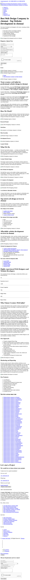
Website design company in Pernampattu (12, 462)
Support (5, 11)
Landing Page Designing (8, 521)
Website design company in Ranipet (11, 436)
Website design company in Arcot (10, 438)
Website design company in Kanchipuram (12, 421)
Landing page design (8, 211)
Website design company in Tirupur (11, 412)
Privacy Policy (6, 531)
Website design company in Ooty (10, 430)
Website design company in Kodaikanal (12, 420)
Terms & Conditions (7, 532)
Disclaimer (5, 533)
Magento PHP (6, 263)
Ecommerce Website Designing (10, 520)
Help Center (6, 534)
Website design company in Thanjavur (11, 403)
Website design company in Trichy (11, 401)
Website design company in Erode (10, 415)
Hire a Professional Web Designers (11, 512)
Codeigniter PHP (7, 262)
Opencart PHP (6, 266)
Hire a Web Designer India (9, 510)
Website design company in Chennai (11, 397)
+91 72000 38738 (12, 1)
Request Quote (6, 15)
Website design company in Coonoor (11, 434)
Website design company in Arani (10, 431)
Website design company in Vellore (11, 404)
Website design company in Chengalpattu (12, 450)
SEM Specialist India (8, 524)
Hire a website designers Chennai (10, 508)
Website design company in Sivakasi (11, 449)
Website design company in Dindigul (11, 410)
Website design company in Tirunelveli (11, 402)
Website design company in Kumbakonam (12, 422)
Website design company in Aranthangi (12, 448)
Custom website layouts (8, 214)
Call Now (6, 549)
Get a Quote (3, 63)
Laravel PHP (6, 261)
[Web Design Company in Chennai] (14, 3)
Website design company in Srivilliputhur (12, 458)
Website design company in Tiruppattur (12, 432)
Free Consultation (4, 553)
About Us (5, 7)
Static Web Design (7, 517)
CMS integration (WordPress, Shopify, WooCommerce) (15, 249)
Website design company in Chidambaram (12, 426)
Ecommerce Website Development (11, 251)
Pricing (4, 10)
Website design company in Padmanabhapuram (13, 457)
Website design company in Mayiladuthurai (12, 435)
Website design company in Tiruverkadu (12, 441)
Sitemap (22, 538)
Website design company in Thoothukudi (12, 408)
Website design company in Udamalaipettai (12, 443)
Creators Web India (6, 538)
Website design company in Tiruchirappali (12, 399)
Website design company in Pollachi (11, 429)
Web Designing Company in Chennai (11, 509)
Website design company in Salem (10, 407)
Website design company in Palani (10, 460)
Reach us (5, 13)
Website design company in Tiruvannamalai (13, 418)
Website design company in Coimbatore (12, 398)
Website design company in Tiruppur (11, 411)
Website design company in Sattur (10, 453)
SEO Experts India (7, 522)
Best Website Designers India (9, 507)
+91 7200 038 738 (5, 475)
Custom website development (9, 248)
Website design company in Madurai (11, 406)
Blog (4, 12)
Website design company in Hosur (10, 416)
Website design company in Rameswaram (12, 413)
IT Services (5, 8)
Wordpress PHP (6, 264)
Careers (5, 529)
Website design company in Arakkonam (12, 446)
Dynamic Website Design (9, 519)
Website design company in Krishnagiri (12, 439)
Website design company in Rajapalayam (12, 459)
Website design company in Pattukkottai (12, 444)
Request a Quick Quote (6, 486)
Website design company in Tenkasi (11, 454)
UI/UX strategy (6, 212)
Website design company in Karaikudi (11, 424)
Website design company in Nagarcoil (11, 425)
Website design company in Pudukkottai (12, 427)
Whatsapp (6, 551)
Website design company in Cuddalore (11, 417)
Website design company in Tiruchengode (12, 451)
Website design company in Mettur (11, 455)
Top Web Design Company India (10, 505)
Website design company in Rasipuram (11, 440)
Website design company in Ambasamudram (13, 445)
